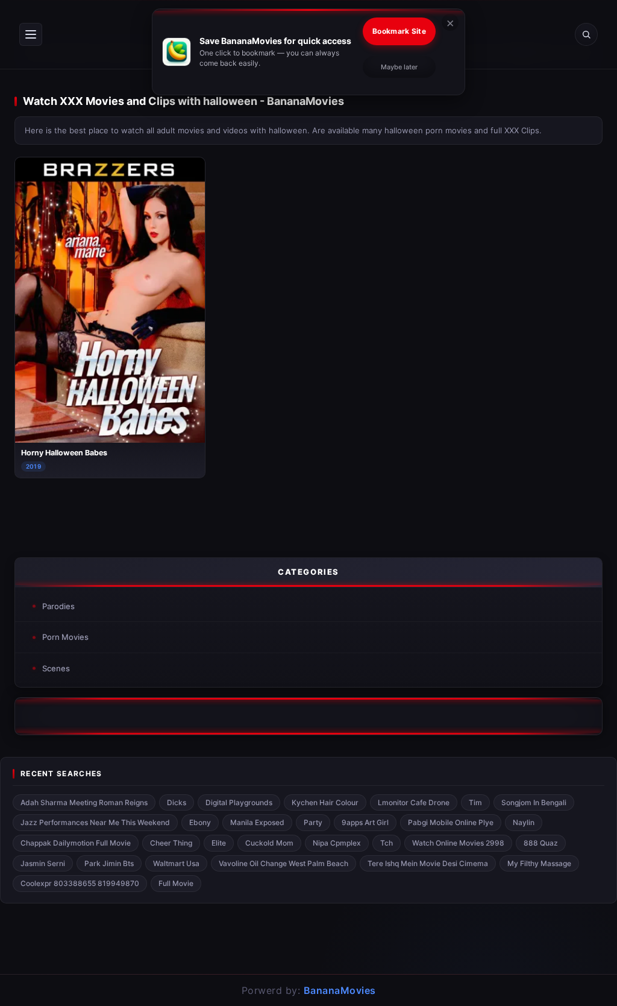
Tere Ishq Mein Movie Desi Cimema (428, 863)
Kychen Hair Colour (325, 802)
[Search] (586, 34)
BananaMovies (340, 990)
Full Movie (175, 883)
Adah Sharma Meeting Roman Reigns (84, 802)
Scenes (56, 668)
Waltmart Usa (176, 863)
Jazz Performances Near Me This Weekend (95, 822)
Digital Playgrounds (238, 802)
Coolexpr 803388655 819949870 (79, 883)
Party (313, 822)
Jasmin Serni (42, 863)
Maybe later (399, 67)
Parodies (58, 606)
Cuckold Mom (269, 842)
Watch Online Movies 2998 (458, 842)
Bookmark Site (399, 31)
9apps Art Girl (365, 822)
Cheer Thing (171, 842)
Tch (386, 842)
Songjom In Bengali (533, 802)
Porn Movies (65, 637)
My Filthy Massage (539, 863)
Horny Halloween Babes (64, 452)
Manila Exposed (257, 822)
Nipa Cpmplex (337, 842)
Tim (475, 802)
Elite (218, 842)
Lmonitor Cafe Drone (413, 802)
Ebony (200, 822)
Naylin (523, 822)
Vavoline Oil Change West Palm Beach (283, 863)
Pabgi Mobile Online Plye (450, 822)
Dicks (176, 802)
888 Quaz (541, 842)
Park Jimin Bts (109, 863)
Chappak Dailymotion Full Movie (75, 842)
